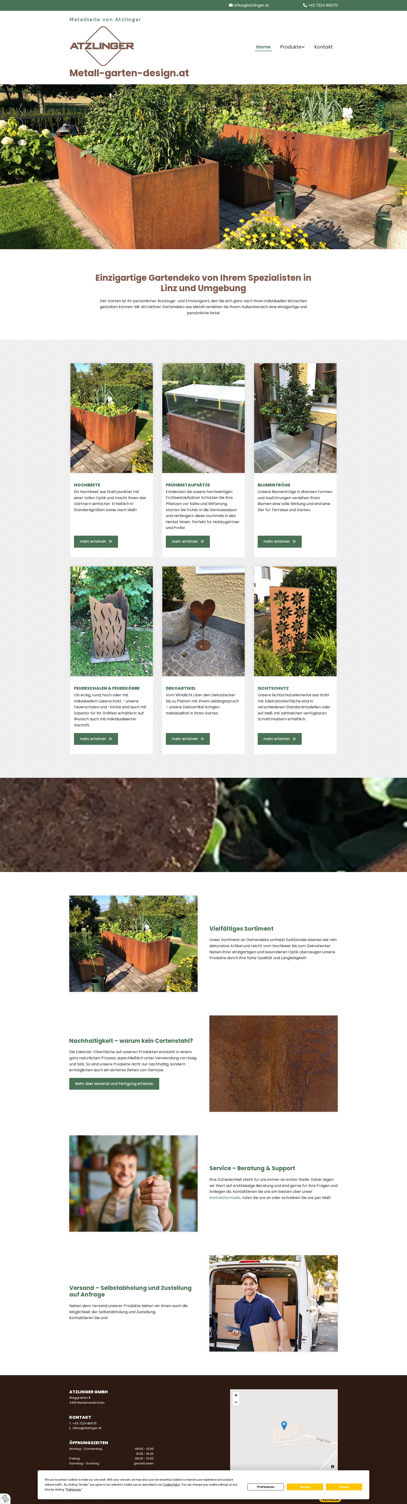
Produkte (290, 47)
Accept (344, 1487)
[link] (292, 47)
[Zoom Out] (236, 1402)
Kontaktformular (224, 1197)
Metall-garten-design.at (129, 73)
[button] (96, 542)
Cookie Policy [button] (171, 1484)
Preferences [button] (73, 1489)
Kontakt (323, 47)
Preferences (265, 1487)
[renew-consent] (5, 1498)
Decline (305, 1487)
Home (263, 47)
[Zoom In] (236, 1395)
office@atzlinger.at (251, 5)
